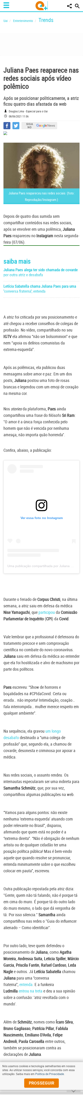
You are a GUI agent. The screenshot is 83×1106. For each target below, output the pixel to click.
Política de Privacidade (49, 1074)
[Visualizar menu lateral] (6, 5)
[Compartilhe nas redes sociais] (69, 6)
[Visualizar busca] (77, 6)
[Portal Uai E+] (42, 5)
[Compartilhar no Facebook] (6, 125)
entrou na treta (30, 991)
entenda (26, 984)
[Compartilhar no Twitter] (15, 125)
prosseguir (41, 1083)
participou (47, 612)
